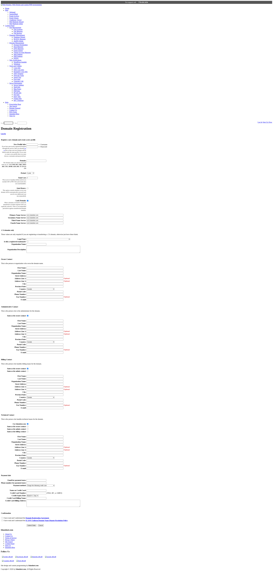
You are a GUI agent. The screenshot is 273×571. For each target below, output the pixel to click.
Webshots (17, 64)
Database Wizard (19, 37)
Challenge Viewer (15, 20)
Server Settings (19, 85)
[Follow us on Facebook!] (21, 557)
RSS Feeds (13, 112)
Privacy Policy (10, 540)
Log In (260, 122)
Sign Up (12, 116)
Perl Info (17, 95)
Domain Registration (21, 45)
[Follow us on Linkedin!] (36, 557)
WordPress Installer (20, 62)
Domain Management (16, 43)
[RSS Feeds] (21, 561)
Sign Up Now (267, 122)
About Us (8, 534)
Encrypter (17, 79)
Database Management (17, 35)
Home (7, 8)
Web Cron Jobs (19, 70)
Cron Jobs (17, 68)
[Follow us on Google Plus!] (50, 557)
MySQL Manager (20, 39)
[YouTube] (8, 561)
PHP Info (17, 91)
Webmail (12, 12)
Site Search (13, 106)
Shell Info (17, 87)
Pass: (16, 123)
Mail (6, 10)
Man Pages (17, 89)
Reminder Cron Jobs (21, 72)
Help (6, 102)
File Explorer (18, 29)
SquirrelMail (13, 14)
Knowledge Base (15, 104)
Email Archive (14, 16)
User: (2, 123)
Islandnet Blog (14, 114)
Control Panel (9, 26)
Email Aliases (14, 18)
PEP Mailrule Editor (16, 24)
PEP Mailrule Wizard (16, 22)
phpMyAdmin (18, 41)
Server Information (15, 83)
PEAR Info (17, 93)
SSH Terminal (18, 74)
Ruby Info (17, 97)
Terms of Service (11, 538)
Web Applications (15, 60)
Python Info (18, 98)
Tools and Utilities (15, 66)
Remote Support (14, 108)
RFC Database (19, 100)
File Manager (18, 31)
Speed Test (17, 77)
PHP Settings (18, 56)
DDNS (16, 58)
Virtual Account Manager (22, 52)
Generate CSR (18, 81)
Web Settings (18, 54)
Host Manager (18, 47)
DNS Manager (19, 49)
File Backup (18, 33)
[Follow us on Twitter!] (7, 557)
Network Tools (19, 75)
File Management (15, 27)
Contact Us (13, 110)
